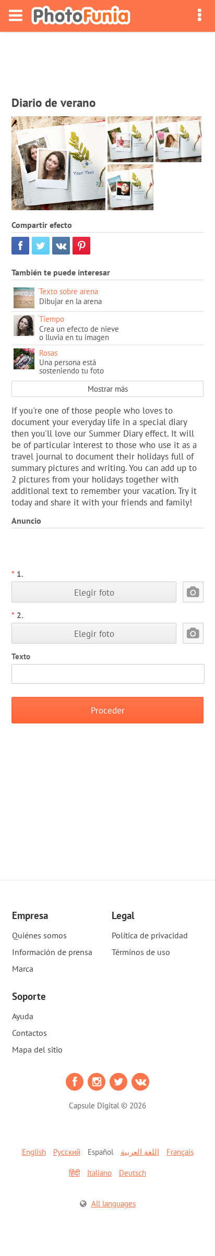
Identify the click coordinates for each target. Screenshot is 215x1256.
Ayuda (22, 1016)
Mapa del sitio (37, 1049)
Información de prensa (52, 952)
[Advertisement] (107, 60)
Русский (66, 1152)
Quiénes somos (39, 935)
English (34, 1152)
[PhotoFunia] (80, 16)
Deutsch (132, 1173)
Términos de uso (141, 952)
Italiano (99, 1173)
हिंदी (74, 1173)
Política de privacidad (150, 935)
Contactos (29, 1033)
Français (180, 1152)
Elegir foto (94, 592)
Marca (22, 968)
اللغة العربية (140, 1152)
